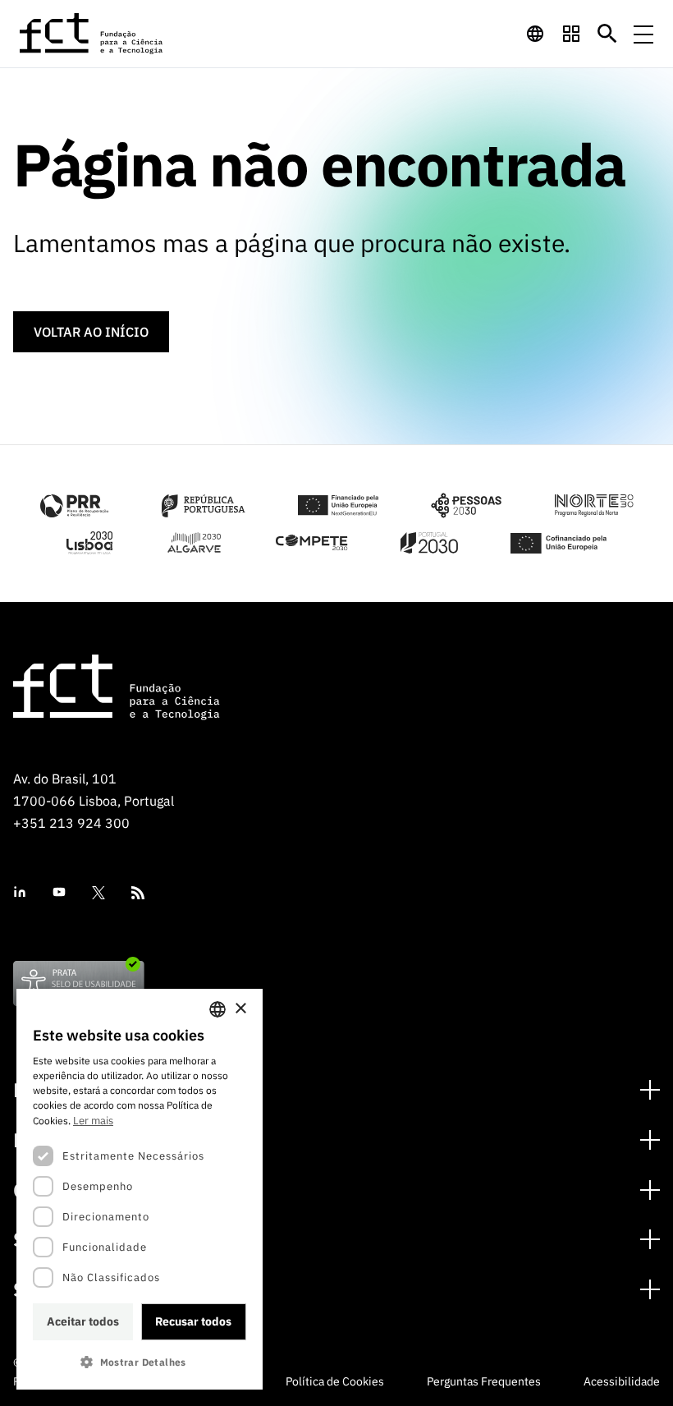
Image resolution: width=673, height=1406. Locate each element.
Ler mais (93, 1121)
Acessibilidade (622, 1381)
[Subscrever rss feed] (138, 893)
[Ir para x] (98, 893)
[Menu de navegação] (643, 34)
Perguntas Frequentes (484, 1381)
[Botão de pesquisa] (607, 34)
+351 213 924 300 (71, 823)
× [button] (240, 1009)
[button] (139, 1362)
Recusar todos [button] (193, 1321)
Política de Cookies (335, 1381)
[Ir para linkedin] (20, 892)
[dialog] (139, 1189)
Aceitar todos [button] (83, 1321)
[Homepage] (92, 33)
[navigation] (535, 34)
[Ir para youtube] (59, 892)
